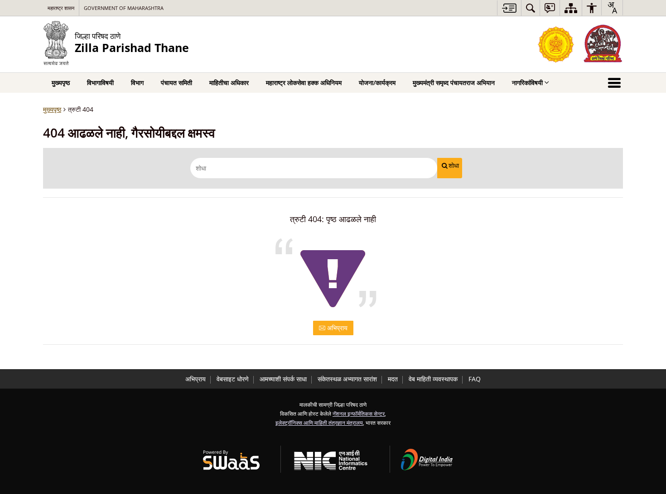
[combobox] (612, 7)
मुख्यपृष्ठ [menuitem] (61, 82)
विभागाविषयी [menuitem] (100, 82)
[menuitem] (530, 8)
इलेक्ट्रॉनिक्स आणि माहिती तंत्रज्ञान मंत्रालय (319, 422)
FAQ (474, 379)
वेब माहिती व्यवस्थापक (433, 379)
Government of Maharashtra (124, 8)
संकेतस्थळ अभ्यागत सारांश (347, 379)
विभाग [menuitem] (137, 82)
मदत (393, 379)
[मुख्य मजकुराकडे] (509, 7)
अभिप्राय (336, 327)
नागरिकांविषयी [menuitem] (527, 82)
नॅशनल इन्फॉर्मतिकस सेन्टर (359, 413)
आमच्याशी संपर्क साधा (283, 379)
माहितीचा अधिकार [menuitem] (229, 82)
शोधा (454, 165)
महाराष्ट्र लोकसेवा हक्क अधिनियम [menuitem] (304, 82)
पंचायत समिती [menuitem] (176, 82)
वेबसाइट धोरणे (233, 379)
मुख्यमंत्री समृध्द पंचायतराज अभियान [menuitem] (454, 82)
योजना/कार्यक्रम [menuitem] (377, 82)
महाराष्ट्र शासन (61, 8)
